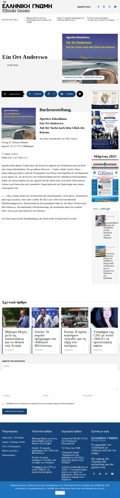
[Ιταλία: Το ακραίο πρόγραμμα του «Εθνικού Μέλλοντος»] (45, 317)
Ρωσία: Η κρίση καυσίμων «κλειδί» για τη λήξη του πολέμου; (101, 19)
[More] (80, 94)
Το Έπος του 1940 (71, 448)
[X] (109, 6)
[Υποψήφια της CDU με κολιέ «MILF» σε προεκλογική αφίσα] (104, 317)
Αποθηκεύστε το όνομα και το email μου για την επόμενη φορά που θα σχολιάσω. (40, 404)
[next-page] (117, 20)
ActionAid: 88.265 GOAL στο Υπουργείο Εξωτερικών (75, 441)
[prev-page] (24, 20)
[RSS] (103, 6)
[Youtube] (115, 6)
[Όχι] (116, 489)
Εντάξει (60, 493)
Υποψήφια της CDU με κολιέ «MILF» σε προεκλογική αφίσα (103, 338)
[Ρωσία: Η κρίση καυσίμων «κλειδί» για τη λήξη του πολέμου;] (74, 317)
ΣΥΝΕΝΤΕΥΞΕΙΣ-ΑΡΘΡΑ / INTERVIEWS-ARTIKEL (83, 78)
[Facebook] (98, 6)
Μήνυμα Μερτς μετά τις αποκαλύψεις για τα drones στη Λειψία (38, 20)
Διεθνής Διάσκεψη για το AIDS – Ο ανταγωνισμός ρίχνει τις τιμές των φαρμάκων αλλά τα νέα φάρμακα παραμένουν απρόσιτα (75, 473)
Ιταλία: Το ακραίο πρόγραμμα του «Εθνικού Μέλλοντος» (70, 19)
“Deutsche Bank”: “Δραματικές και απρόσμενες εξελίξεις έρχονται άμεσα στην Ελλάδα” (73, 457)
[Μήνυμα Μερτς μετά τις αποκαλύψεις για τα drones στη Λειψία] (15, 317)
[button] (83, 7)
